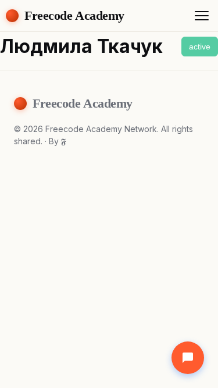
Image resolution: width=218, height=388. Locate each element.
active (199, 46)
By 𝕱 (57, 141)
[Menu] (201, 15)
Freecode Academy (74, 15)
